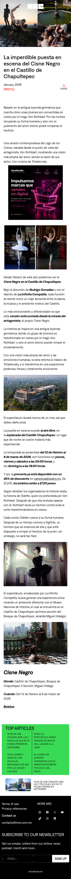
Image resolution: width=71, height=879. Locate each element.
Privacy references (14, 808)
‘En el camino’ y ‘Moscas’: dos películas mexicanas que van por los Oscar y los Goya (18, 763)
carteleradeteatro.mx (47, 478)
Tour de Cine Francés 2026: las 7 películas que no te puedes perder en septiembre (18, 741)
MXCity (9, 89)
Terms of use (10, 804)
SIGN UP (60, 858)
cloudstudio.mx (35, 871)
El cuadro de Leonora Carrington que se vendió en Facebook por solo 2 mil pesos (45, 763)
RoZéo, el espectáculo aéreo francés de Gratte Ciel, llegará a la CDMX (45, 741)
